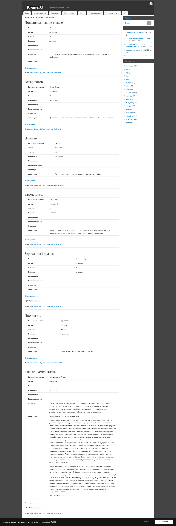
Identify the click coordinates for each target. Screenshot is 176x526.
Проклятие (33, 315)
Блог (27, 13)
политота (129, 113)
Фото (82, 13)
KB (125, 13)
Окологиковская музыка (135, 32)
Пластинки (55, 13)
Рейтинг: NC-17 (59, 185)
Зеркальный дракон (39, 253)
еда (127, 73)
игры (127, 79)
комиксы (129, 96)
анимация (130, 66)
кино (127, 86)
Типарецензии (69, 13)
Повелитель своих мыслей (45, 22)
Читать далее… (32, 68)
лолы (128, 99)
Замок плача (34, 194)
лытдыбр (129, 103)
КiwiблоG (35, 7)
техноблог (129, 116)
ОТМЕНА (147, 522)
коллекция (130, 93)
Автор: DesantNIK (35, 73)
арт (127, 69)
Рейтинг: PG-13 (59, 363)
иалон (128, 76)
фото (128, 123)
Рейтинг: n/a (58, 513)
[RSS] (151, 4)
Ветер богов (34, 81)
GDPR (53, 522)
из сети (128, 83)
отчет (128, 109)
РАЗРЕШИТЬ (164, 522)
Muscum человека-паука (135, 50)
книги (128, 89)
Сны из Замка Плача (40, 371)
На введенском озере (134, 56)
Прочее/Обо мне (112, 13)
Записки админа (40, 13)
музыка (128, 106)
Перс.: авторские (48, 73)
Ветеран (31, 137)
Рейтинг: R (57, 73)
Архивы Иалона (95, 13)
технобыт (129, 119)
